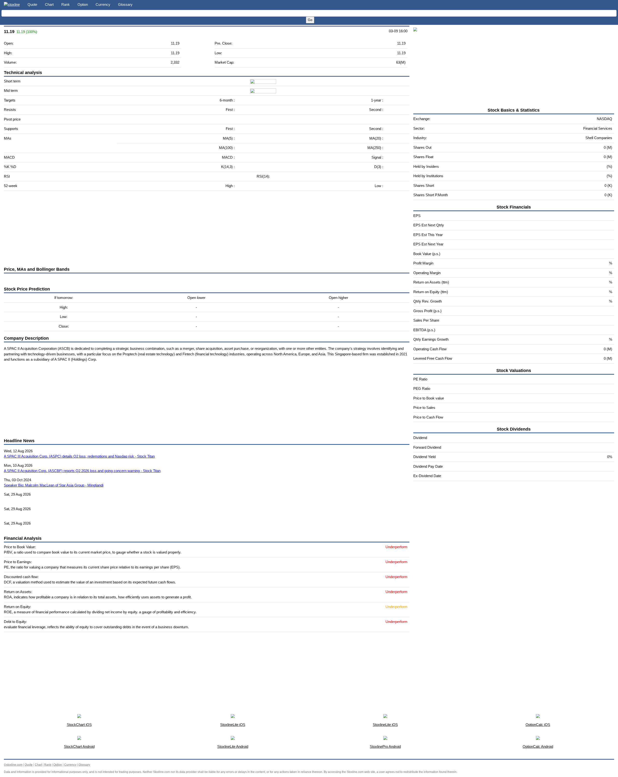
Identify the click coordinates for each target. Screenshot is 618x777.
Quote (32, 4)
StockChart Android (79, 746)
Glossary (125, 4)
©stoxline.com (13, 764)
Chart (49, 4)
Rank (65, 4)
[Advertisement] (149, 228)
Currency (103, 4)
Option (82, 4)
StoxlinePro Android (385, 746)
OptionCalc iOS (538, 725)
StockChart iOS (79, 725)
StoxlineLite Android (232, 746)
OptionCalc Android (538, 746)
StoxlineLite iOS (232, 725)
